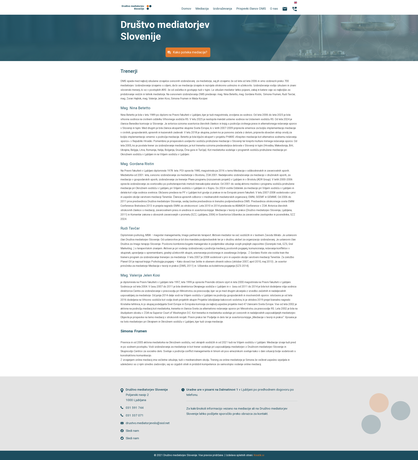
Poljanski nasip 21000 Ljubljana (147, 395)
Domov (186, 8)
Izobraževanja (222, 8)
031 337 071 (135, 415)
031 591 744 (135, 408)
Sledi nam (132, 431)
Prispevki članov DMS (251, 8)
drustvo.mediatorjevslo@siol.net (147, 423)
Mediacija (202, 8)
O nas (274, 8)
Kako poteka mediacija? (190, 52)
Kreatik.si (259, 455)
